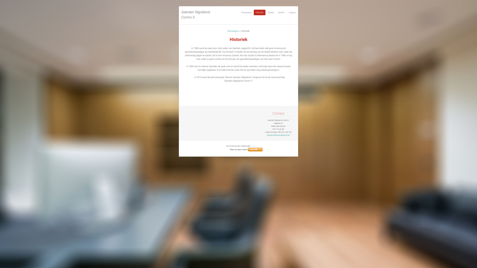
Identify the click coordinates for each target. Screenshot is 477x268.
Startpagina (233, 31)
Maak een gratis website (238, 150)
